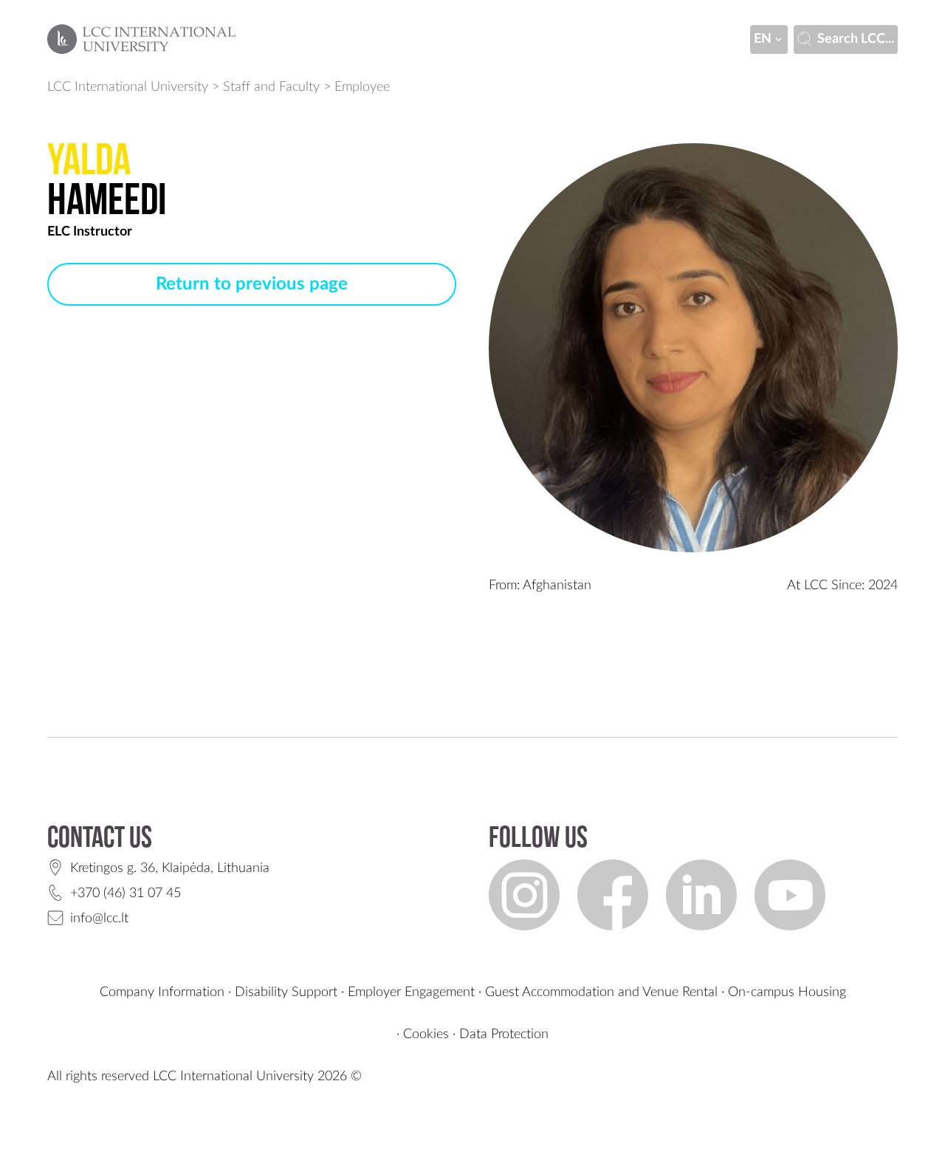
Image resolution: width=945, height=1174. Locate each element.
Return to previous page (252, 284)
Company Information (162, 992)
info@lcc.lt (99, 918)
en (763, 39)
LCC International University (127, 87)
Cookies (426, 1034)
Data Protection (504, 1034)
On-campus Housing (787, 992)
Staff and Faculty (271, 87)
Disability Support (286, 992)
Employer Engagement (411, 992)
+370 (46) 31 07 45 (125, 893)
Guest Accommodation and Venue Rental (601, 992)
